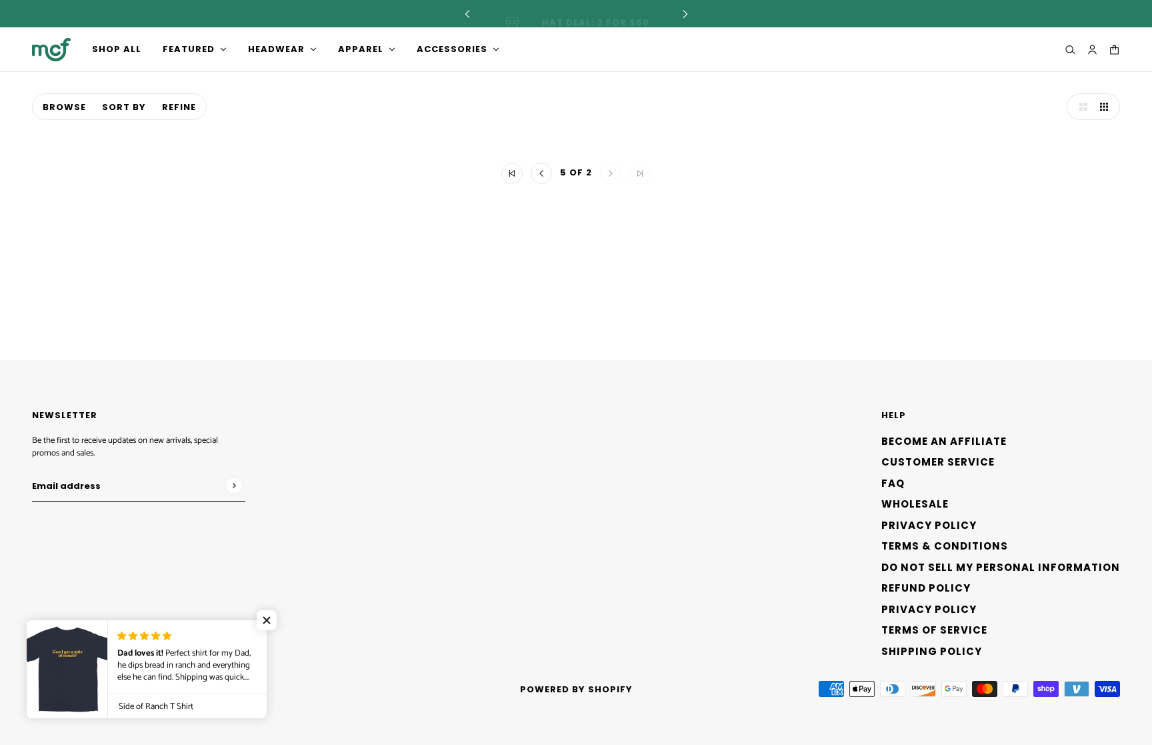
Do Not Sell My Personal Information (1000, 567)
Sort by (124, 107)
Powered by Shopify (576, 689)
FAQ (893, 483)
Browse (64, 107)
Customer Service (938, 462)
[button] (1080, 106)
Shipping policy (931, 651)
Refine (179, 107)
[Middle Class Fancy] (51, 49)
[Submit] (234, 485)
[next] (685, 13)
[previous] (467, 13)
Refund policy (926, 588)
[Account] (1092, 49)
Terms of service (934, 630)
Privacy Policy (929, 525)
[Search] (1070, 49)
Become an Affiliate (944, 441)
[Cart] (1114, 49)
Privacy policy (929, 609)
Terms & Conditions (944, 546)
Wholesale (915, 504)
